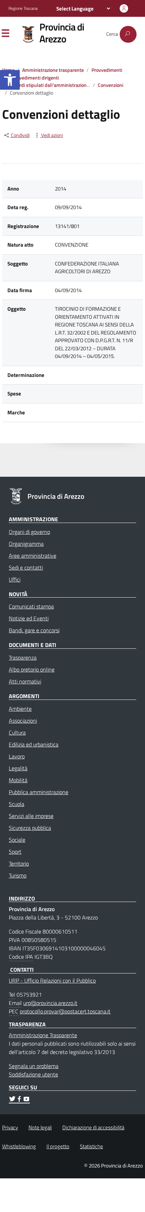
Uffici (14, 579)
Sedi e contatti (26, 567)
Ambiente (20, 708)
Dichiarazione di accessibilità (93, 1127)
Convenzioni (110, 85)
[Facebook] (19, 1100)
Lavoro (17, 756)
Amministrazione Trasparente (43, 1035)
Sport (15, 851)
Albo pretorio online (32, 669)
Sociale (17, 839)
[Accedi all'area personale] (124, 8)
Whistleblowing (19, 1146)
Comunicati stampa (31, 606)
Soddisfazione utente (33, 1074)
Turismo (17, 875)
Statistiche (91, 1146)
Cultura (17, 732)
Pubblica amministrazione (38, 792)
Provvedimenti (107, 70)
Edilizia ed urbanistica (33, 744)
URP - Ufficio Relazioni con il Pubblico (52, 980)
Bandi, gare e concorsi (34, 630)
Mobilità (18, 780)
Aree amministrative (32, 555)
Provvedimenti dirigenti (34, 78)
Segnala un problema (33, 1066)
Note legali (40, 1127)
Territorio (19, 863)
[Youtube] (26, 1100)
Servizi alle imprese (31, 816)
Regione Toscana (23, 8)
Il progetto (57, 1146)
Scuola (16, 804)
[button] (10, 80)
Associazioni (23, 720)
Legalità (18, 768)
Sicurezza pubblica (30, 828)
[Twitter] (12, 1100)
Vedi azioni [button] (51, 135)
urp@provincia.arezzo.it (50, 1003)
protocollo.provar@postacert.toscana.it (65, 1011)
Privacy (10, 1127)
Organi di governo (29, 532)
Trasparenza (23, 657)
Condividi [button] (20, 135)
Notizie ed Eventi (29, 618)
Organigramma (26, 543)
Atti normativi (25, 681)
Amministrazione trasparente (53, 70)
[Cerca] (128, 34)
